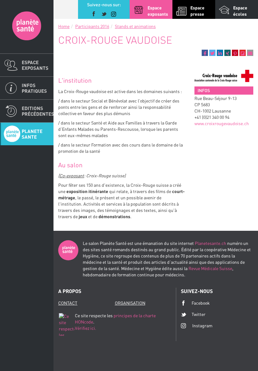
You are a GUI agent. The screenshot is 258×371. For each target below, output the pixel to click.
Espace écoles (240, 11)
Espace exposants (35, 65)
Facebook (201, 303)
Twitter (198, 314)
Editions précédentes (37, 111)
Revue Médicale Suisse (210, 268)
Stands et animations (135, 26)
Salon (26, 26)
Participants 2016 (92, 26)
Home (64, 26)
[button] (205, 53)
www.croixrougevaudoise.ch (221, 123)
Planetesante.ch (210, 243)
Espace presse (197, 11)
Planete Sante (32, 134)
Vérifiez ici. (85, 328)
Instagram (202, 325)
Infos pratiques (34, 88)
